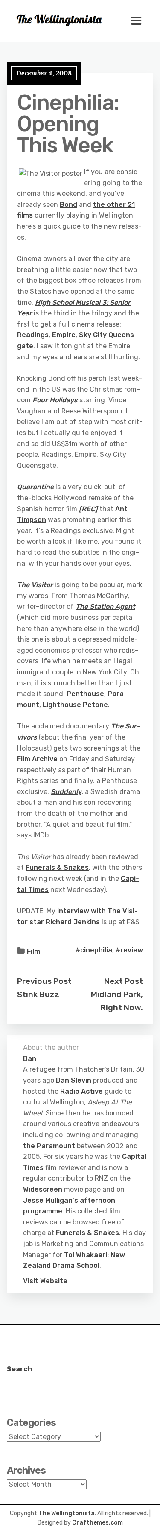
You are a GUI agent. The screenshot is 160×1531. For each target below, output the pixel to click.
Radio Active (81, 1091)
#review (129, 950)
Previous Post (44, 981)
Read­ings (33, 335)
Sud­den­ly (66, 792)
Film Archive (37, 759)
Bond (68, 205)
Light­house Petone (75, 705)
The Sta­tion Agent (105, 606)
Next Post (123, 981)
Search (19, 1369)
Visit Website (45, 1281)
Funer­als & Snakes (57, 867)
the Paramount (49, 1146)
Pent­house (85, 694)
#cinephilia (94, 950)
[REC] (88, 509)
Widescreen (42, 1189)
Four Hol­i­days (55, 400)
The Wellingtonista (66, 1513)
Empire (64, 335)
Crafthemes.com (97, 1522)
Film (33, 951)
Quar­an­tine (35, 487)
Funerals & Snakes (87, 1233)
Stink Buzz (38, 994)
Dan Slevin (73, 1080)
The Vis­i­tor (35, 585)
